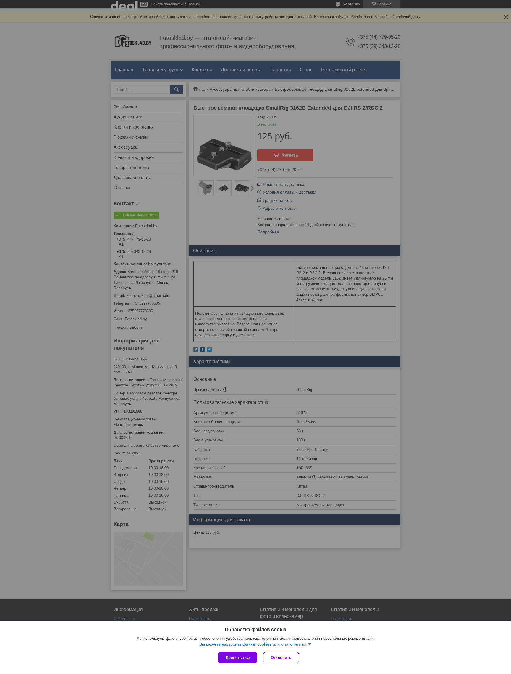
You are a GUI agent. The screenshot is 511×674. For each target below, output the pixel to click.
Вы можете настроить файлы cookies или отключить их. (253, 644)
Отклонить (281, 657)
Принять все (238, 657)
